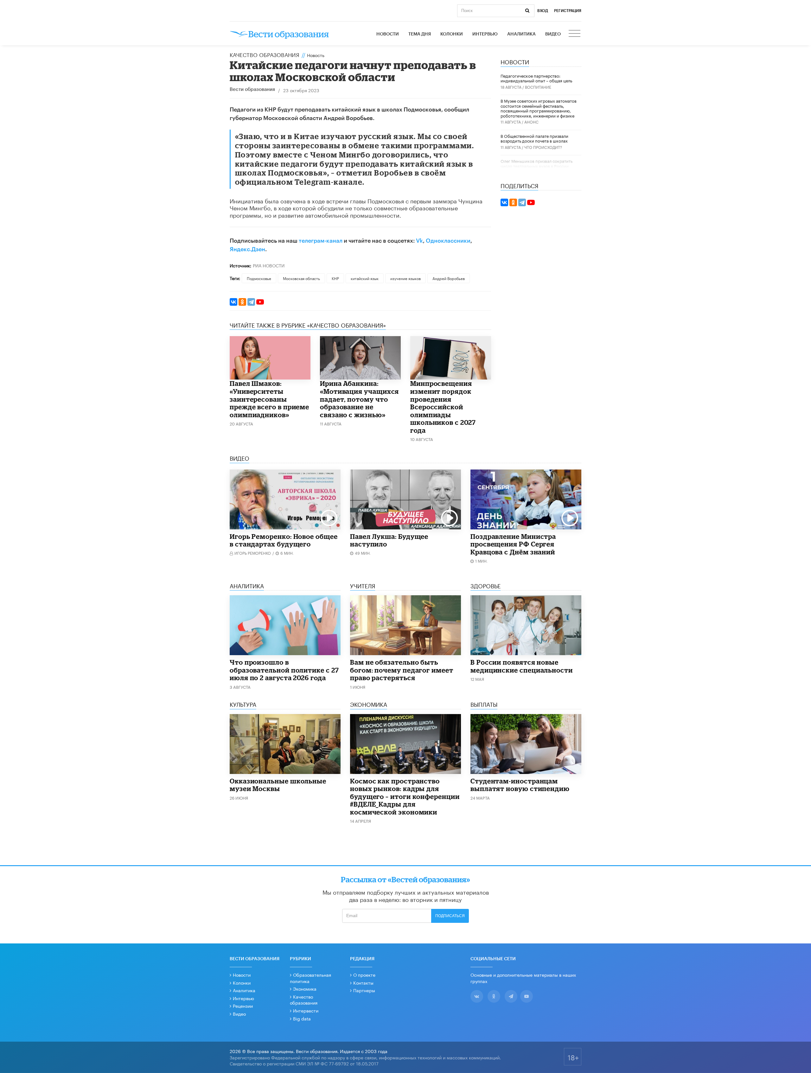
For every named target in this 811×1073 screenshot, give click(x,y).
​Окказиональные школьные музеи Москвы (278, 785)
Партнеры (364, 990)
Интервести (305, 1010)
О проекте (364, 974)
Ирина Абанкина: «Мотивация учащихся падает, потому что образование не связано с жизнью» (359, 399)
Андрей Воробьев (448, 278)
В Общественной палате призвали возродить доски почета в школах (534, 138)
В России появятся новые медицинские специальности (521, 666)
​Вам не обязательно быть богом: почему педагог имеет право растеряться (401, 669)
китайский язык (365, 278)
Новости (387, 34)
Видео (553, 34)
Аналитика (521, 34)
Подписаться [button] (450, 916)
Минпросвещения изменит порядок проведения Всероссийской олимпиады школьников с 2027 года (443, 407)
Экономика (304, 988)
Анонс (531, 121)
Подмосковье (259, 278)
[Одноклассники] (242, 302)
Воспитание (538, 87)
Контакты (363, 982)
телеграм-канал (320, 241)
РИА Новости (268, 265)
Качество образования (264, 54)
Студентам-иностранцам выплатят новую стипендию (520, 785)
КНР (335, 278)
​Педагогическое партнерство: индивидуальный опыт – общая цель (536, 78)
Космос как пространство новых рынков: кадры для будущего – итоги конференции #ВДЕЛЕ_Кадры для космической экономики (405, 796)
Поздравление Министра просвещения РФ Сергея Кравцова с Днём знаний (513, 544)
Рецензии (243, 1005)
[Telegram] (251, 302)
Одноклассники (448, 241)
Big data (302, 1018)
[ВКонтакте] (233, 302)
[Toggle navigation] (575, 34)
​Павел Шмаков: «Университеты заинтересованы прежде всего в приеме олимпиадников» (269, 399)
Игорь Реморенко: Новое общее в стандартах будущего (284, 540)
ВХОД (542, 11)
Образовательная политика (310, 977)
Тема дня (419, 34)
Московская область (301, 278)
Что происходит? (543, 147)
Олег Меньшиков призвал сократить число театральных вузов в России (536, 163)
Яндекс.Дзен (247, 249)
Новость (315, 54)
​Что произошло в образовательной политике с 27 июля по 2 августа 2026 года (284, 669)
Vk (419, 241)
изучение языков (405, 278)
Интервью (485, 34)
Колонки (451, 34)
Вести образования (252, 89)
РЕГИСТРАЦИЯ (567, 11)
